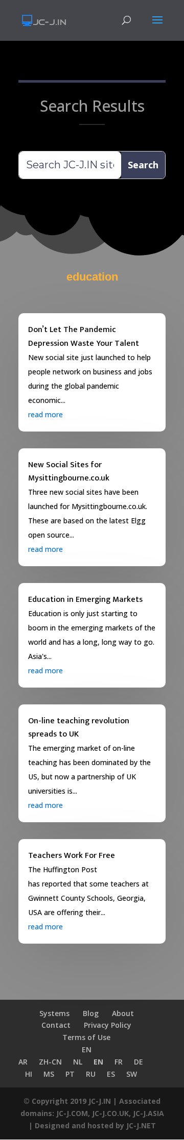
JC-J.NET (141, 1125)
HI (28, 1074)
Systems (54, 1013)
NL (77, 1062)
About (123, 1013)
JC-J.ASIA (148, 1113)
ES (111, 1074)
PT (70, 1074)
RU (91, 1074)
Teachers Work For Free (71, 856)
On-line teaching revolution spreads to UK (78, 728)
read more (45, 414)
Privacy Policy (107, 1025)
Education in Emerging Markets (85, 599)
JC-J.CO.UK (110, 1113)
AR (23, 1062)
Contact (56, 1025)
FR (118, 1062)
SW (131, 1074)
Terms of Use (86, 1037)
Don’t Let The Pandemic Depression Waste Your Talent (83, 336)
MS (48, 1074)
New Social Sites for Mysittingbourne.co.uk (68, 472)
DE (138, 1062)
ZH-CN (50, 1062)
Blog (91, 1013)
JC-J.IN (99, 1101)
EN (86, 1049)
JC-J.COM (72, 1113)
